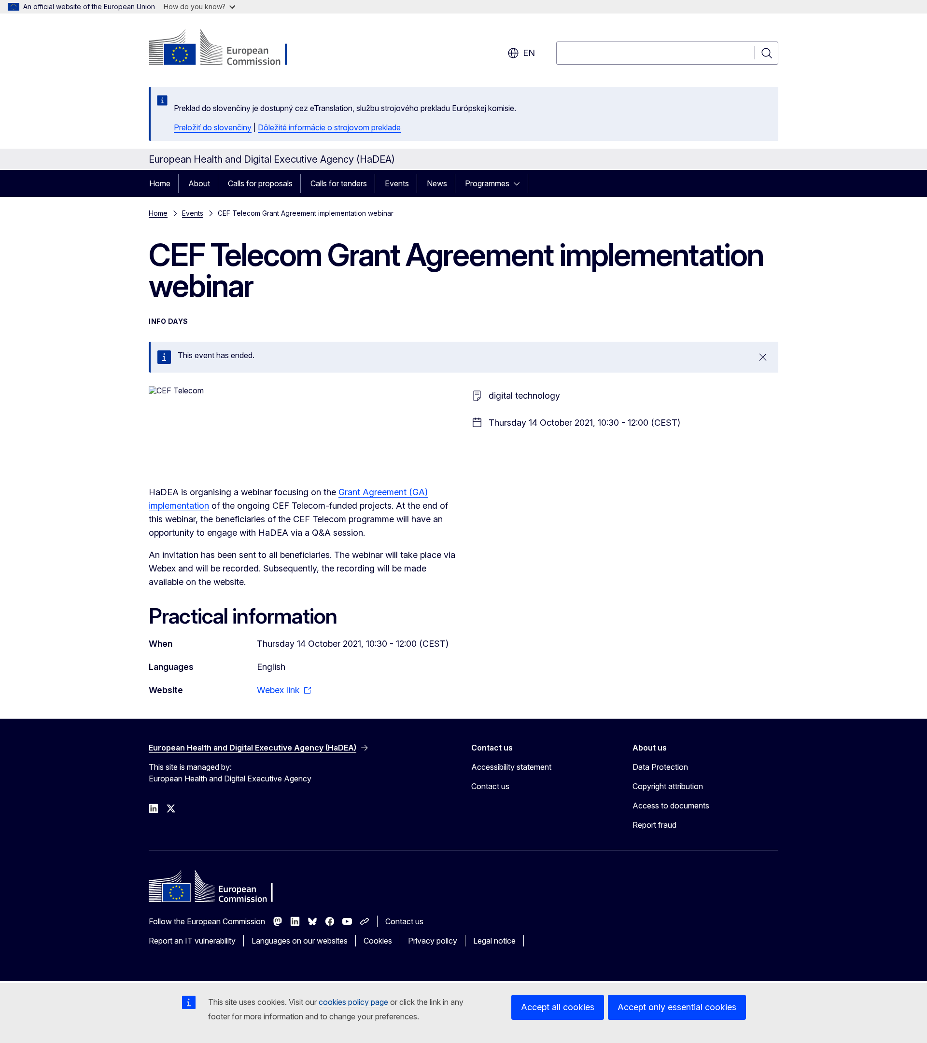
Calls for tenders (338, 183)
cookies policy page (353, 1002)
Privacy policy (432, 941)
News (437, 183)
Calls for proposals (260, 183)
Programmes (487, 183)
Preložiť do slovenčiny (213, 127)
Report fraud (654, 825)
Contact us (490, 786)
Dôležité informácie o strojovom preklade (329, 127)
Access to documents (670, 805)
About (199, 183)
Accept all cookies (557, 1007)
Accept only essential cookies (677, 1007)
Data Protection (660, 767)
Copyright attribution (667, 786)
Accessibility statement (511, 767)
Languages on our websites (300, 941)
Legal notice (494, 941)
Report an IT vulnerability (192, 941)
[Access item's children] (519, 183)
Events (397, 183)
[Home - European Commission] (227, 48)
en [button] (529, 53)
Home (159, 183)
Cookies (378, 941)
